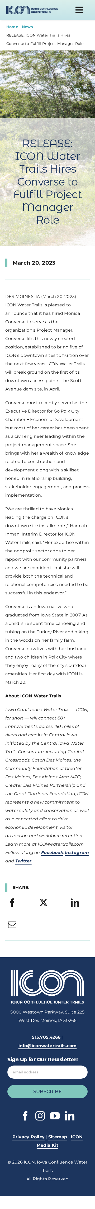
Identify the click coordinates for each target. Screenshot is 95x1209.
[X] (43, 903)
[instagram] (40, 1116)
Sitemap (57, 1136)
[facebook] (25, 1116)
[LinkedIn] (75, 903)
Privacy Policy (28, 1136)
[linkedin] (69, 1116)
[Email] (12, 925)
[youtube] (55, 1116)
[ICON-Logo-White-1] (47, 971)
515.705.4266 (46, 1037)
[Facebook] (12, 903)
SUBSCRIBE (47, 1091)
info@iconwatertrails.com (47, 1045)
